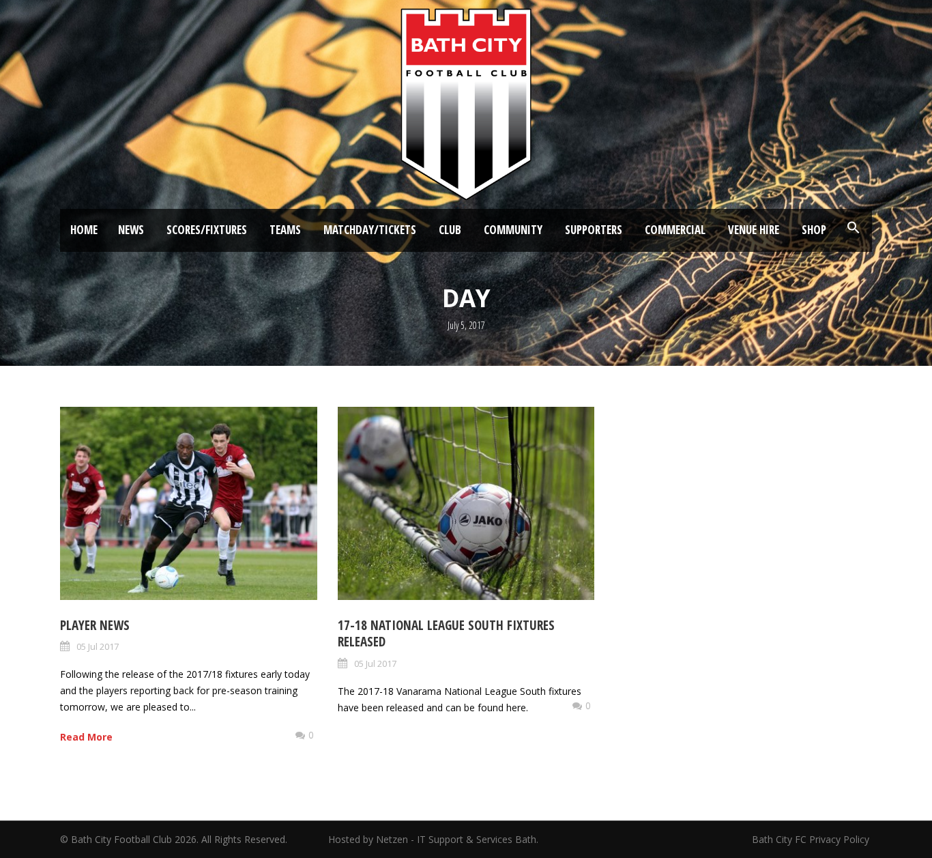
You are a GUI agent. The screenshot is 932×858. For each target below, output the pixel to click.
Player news (95, 625)
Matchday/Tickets (369, 230)
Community (513, 230)
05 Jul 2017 (97, 646)
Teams (285, 230)
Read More (86, 736)
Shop (814, 230)
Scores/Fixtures (206, 230)
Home (84, 230)
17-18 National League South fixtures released (446, 633)
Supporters (593, 230)
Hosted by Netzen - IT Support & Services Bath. (433, 839)
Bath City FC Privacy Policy (812, 839)
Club (450, 230)
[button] (853, 228)
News (131, 230)
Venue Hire (753, 230)
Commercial (675, 230)
